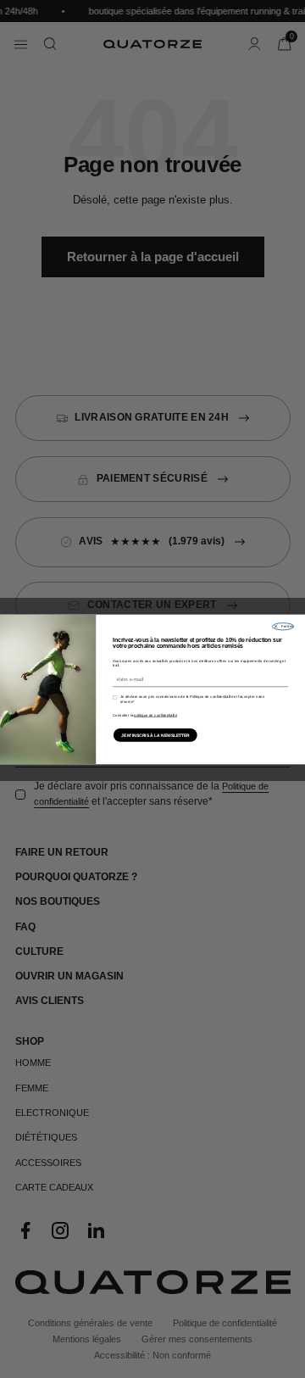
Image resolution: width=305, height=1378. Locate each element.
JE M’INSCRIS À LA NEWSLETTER (155, 735)
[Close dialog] (282, 625)
